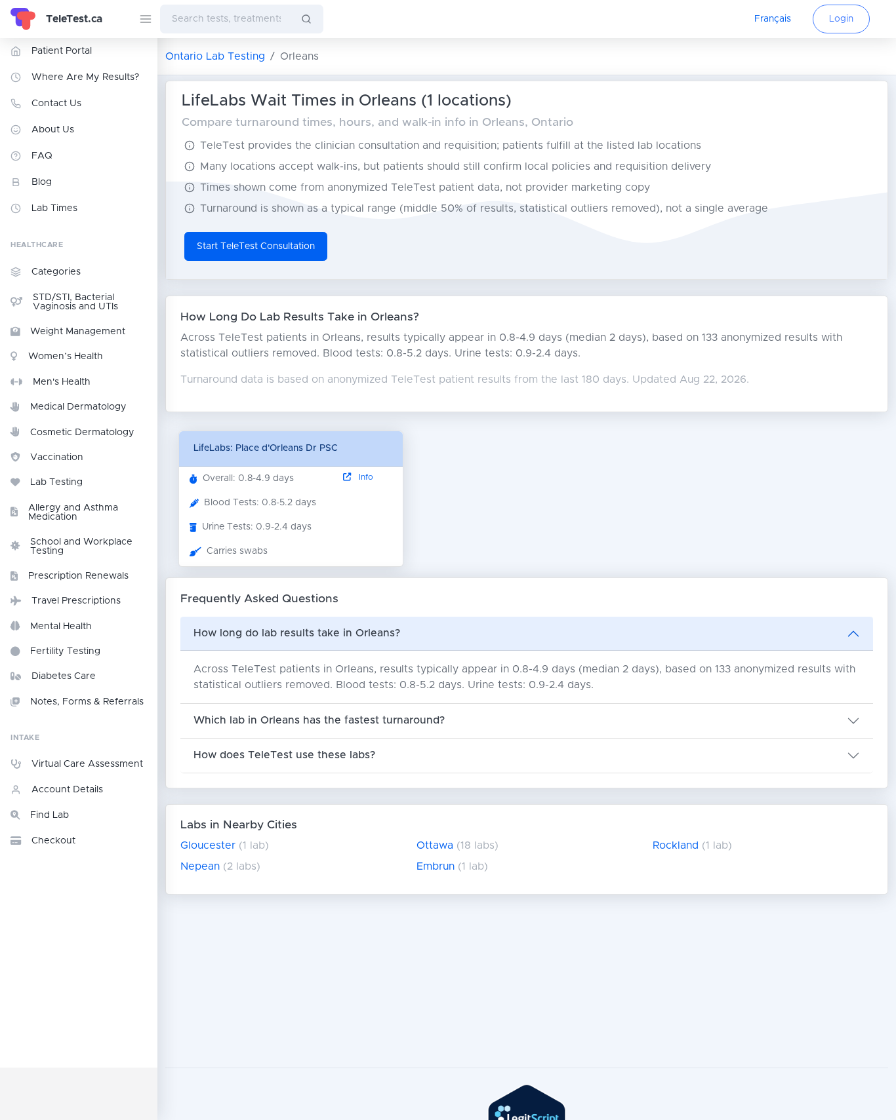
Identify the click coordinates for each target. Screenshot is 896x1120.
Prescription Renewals (78, 576)
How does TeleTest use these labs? (284, 755)
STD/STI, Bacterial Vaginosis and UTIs (75, 302)
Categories (56, 272)
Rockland (676, 845)
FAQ (41, 156)
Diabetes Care (63, 676)
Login (841, 19)
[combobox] (225, 19)
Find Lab (49, 815)
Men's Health (62, 382)
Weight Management (77, 331)
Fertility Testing (65, 651)
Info (364, 477)
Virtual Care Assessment (87, 764)
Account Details (67, 789)
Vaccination (56, 457)
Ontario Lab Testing (215, 56)
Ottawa (435, 845)
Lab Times (54, 208)
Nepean (200, 866)
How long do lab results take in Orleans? (296, 633)
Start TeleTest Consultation (256, 246)
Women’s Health (65, 356)
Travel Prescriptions (76, 601)
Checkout (53, 840)
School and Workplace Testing (81, 546)
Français (772, 19)
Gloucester (207, 845)
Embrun (436, 866)
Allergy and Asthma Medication (73, 512)
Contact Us (56, 103)
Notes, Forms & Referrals (87, 701)
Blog (41, 182)
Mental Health (61, 626)
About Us (52, 129)
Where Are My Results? (85, 77)
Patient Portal (61, 51)
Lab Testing (56, 482)
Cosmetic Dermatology (82, 432)
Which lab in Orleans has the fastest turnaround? (319, 720)
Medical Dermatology (78, 407)
